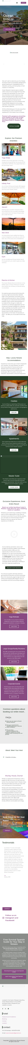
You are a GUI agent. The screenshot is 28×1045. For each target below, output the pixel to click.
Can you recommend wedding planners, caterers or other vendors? (13, 726)
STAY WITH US (9, 29)
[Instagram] (5, 1008)
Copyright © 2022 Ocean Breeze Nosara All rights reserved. (14, 1041)
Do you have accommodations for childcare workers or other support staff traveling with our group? (14, 732)
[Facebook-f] (2, 1008)
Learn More (14, 626)
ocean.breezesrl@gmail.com (13, 1033)
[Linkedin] (8, 1008)
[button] (17, 2)
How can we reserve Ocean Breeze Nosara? (14, 721)
